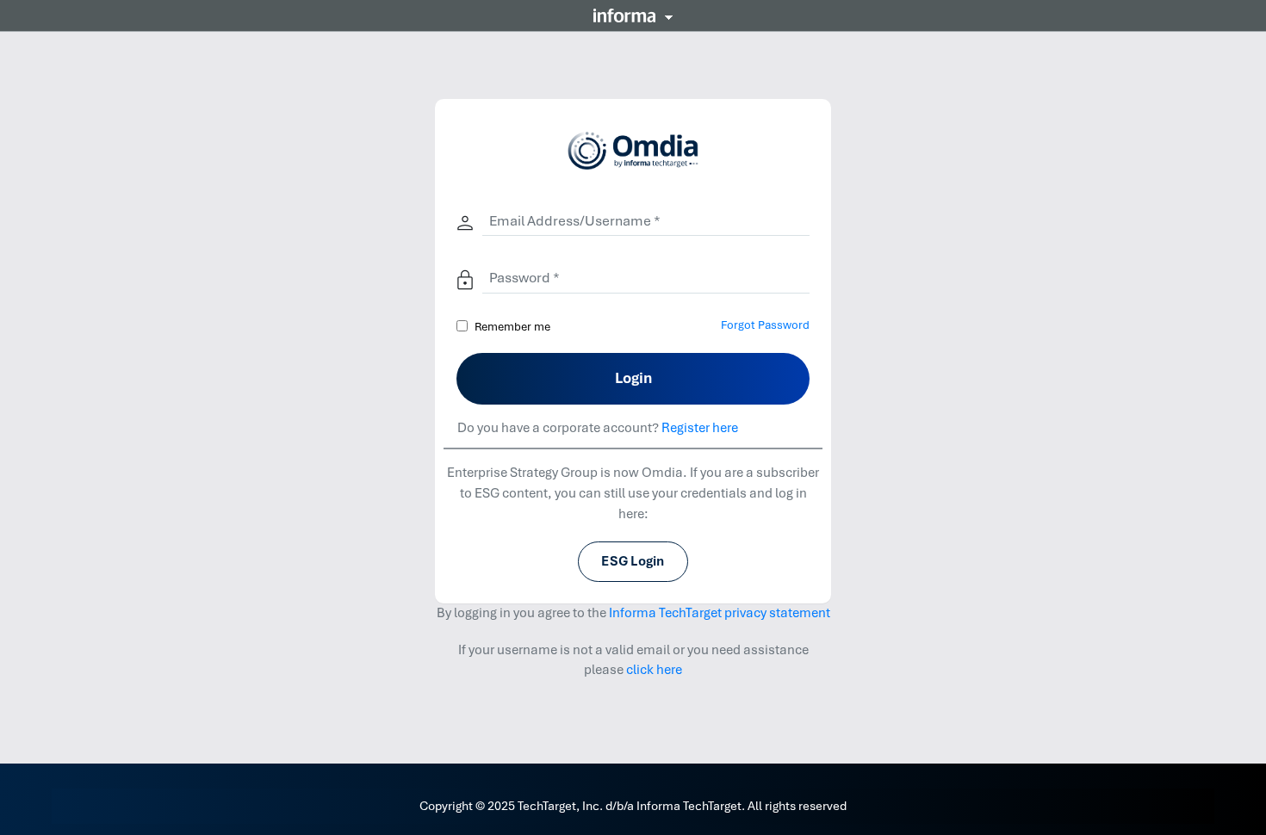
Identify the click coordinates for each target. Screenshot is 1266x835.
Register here (699, 427)
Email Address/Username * (575, 221)
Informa (633, 15)
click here (654, 669)
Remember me (512, 326)
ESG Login (632, 561)
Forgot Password (765, 325)
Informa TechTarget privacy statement (719, 613)
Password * (524, 278)
